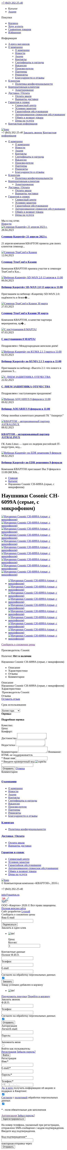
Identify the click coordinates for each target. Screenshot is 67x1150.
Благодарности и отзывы (29, 77)
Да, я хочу (7, 1087)
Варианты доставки (26, 99)
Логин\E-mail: (9, 1028)
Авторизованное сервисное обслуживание (40, 114)
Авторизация (9, 1115)
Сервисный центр (25, 105)
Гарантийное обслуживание (31, 111)
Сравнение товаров (19, 29)
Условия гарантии (25, 108)
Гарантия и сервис (19, 102)
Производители (24, 68)
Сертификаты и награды (29, 62)
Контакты (21, 59)
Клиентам (14, 80)
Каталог (13, 481)
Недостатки (8, 745)
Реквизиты (21, 74)
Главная (13, 478)
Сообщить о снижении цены (18, 644)
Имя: (4, 1061)
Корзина (13, 23)
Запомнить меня (10, 1042)
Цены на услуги (24, 120)
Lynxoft (25, 911)
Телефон (6, 961)
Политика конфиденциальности (34, 83)
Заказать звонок (33, 132)
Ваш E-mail (7, 917)
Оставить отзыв (10, 698)
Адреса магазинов (19, 44)
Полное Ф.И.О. (10, 954)
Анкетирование (24, 90)
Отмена (20, 768)
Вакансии (21, 65)
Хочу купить (15, 26)
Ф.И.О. (5, 1002)
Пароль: (6, 1035)
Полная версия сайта (13, 908)
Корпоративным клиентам (23, 86)
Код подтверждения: (14, 1136)
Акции (12, 11)
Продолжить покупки (14, 996)
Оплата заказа (23, 96)
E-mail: (6, 1068)
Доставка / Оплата (19, 93)
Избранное (14, 32)
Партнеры (21, 71)
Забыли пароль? (26, 1051)
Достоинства (8, 738)
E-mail (5, 968)
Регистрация (8, 1051)
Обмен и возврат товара (29, 117)
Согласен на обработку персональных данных (28, 974)
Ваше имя (8, 758)
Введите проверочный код (18, 761)
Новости (20, 53)
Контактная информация (22, 123)
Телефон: (7, 1081)
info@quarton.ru (10, 894)
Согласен (6, 1097)
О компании (15, 47)
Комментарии (9, 751)
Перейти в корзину (39, 996)
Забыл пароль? (26, 1115)
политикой (21, 1097)
